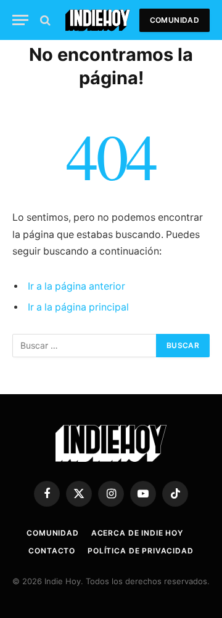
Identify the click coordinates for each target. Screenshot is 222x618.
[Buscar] (44, 20)
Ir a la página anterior (76, 286)
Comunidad (174, 20)
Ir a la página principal (78, 307)
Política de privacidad (140, 550)
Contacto (51, 550)
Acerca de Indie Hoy (137, 532)
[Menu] (20, 20)
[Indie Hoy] (97, 20)
